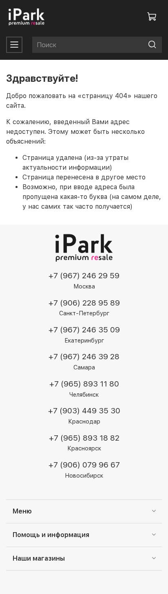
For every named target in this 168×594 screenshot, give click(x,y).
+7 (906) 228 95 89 (84, 303)
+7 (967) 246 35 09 (84, 329)
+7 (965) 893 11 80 (84, 384)
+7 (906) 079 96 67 (84, 465)
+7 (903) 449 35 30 (84, 410)
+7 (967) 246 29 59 (84, 275)
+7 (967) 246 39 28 (84, 356)
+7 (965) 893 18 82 (84, 438)
